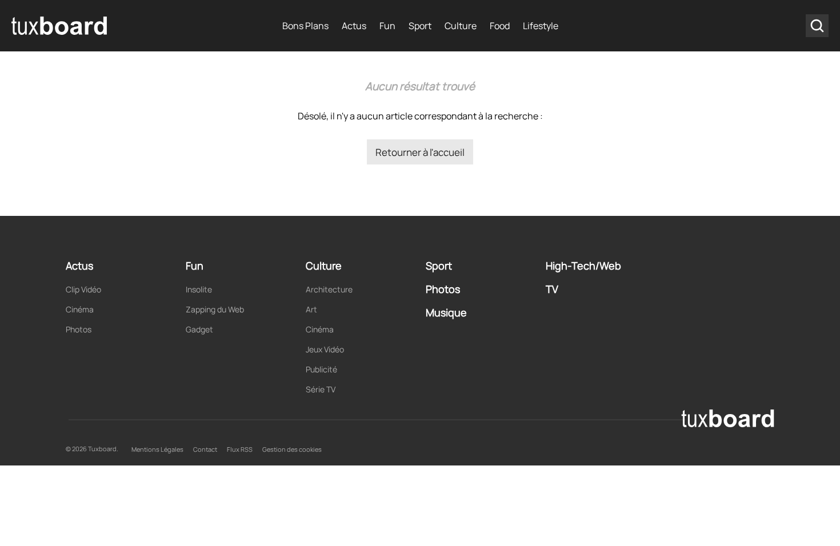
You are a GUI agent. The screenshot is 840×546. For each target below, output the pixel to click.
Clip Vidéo (83, 289)
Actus (354, 25)
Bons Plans (305, 25)
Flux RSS (240, 449)
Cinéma (80, 309)
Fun (387, 25)
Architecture (329, 289)
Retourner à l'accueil (420, 152)
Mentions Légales (157, 449)
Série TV (320, 389)
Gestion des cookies (292, 449)
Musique (446, 312)
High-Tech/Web (583, 265)
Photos (78, 329)
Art (311, 309)
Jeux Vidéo (325, 349)
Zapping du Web (215, 309)
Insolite (199, 289)
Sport (420, 25)
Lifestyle (540, 25)
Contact (205, 449)
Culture (461, 25)
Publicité (321, 369)
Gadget (199, 329)
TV (552, 289)
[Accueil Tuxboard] (60, 26)
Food (500, 25)
